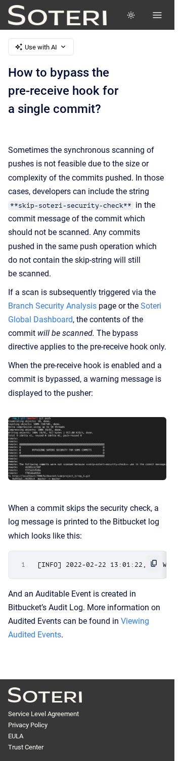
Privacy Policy (28, 725)
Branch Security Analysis (52, 306)
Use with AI (41, 47)
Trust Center (25, 747)
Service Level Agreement (43, 714)
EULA (15, 736)
